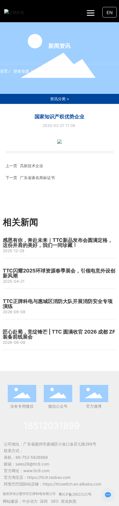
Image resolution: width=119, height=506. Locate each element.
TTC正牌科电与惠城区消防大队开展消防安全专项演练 (58, 303)
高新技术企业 (31, 165)
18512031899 (52, 425)
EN (110, 12)
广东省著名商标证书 (37, 177)
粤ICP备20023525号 (75, 494)
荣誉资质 (21, 71)
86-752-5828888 (31, 457)
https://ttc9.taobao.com (49, 477)
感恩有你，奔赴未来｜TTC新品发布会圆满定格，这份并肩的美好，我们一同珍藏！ (58, 242)
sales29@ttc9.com (32, 464)
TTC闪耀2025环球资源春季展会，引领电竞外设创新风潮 (59, 273)
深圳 (44, 501)
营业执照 (68, 501)
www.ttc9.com (36, 470)
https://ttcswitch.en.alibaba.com (72, 484)
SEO (55, 501)
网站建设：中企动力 (20, 501)
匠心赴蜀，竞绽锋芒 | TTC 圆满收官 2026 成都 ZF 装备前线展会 (59, 334)
